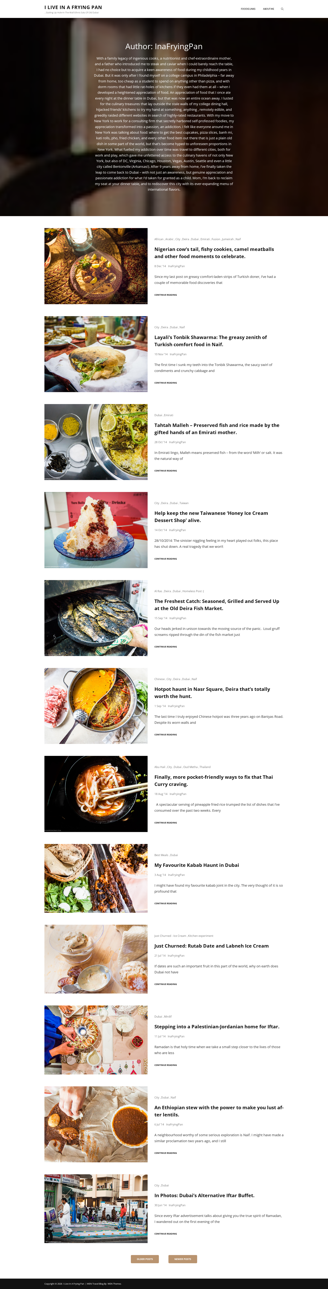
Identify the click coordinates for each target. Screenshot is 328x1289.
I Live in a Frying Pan (73, 7)
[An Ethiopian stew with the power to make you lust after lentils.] (96, 1124)
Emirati (205, 239)
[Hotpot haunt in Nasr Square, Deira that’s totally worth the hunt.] (96, 706)
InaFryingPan (176, 266)
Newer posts (182, 1259)
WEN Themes (114, 1283)
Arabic (169, 239)
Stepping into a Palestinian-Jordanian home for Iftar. (216, 1026)
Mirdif (168, 1016)
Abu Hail (159, 767)
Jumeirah (228, 239)
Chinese (159, 679)
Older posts (145, 1259)
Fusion (216, 239)
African (158, 239)
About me (268, 9)
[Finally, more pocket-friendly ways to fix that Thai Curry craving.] (96, 794)
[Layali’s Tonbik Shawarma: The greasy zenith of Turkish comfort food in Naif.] (96, 354)
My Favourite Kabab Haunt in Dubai (196, 865)
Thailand (205, 767)
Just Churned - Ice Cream (170, 936)
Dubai (195, 239)
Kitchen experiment (200, 936)
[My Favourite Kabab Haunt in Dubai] (96, 878)
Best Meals (161, 855)
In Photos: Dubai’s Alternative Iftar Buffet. (204, 1195)
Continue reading (165, 294)
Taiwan (184, 503)
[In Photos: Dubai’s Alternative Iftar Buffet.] (96, 1208)
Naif (238, 239)
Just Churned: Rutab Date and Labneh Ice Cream (211, 945)
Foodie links (248, 9)
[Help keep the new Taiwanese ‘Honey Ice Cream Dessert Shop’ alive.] (96, 530)
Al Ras (158, 591)
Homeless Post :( (193, 591)
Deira (185, 239)
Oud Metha (190, 767)
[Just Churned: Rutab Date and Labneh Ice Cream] (96, 959)
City (177, 239)
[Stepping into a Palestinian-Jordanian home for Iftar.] (96, 1039)
